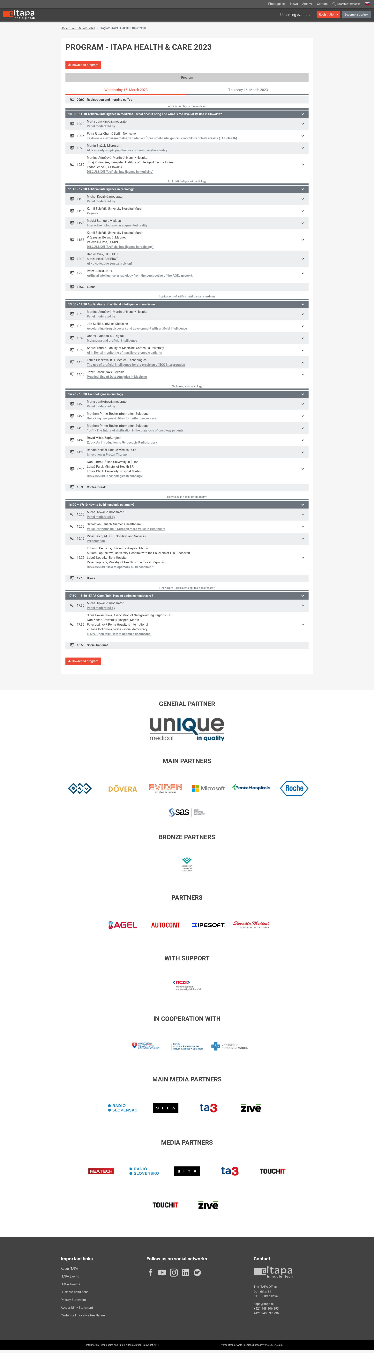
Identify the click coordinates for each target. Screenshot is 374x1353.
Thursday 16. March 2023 (248, 90)
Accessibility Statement (77, 1307)
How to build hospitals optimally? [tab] (187, 496)
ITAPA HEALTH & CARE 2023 (78, 28)
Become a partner (356, 14)
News (294, 4)
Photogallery (277, 4)
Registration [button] (327, 14)
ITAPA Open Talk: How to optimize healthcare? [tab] (187, 587)
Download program (84, 65)
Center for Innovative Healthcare (83, 1315)
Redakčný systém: (263, 1345)
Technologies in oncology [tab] (187, 386)
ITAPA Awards (70, 1284)
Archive (307, 4)
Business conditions (74, 1292)
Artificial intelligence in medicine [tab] (187, 106)
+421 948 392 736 (266, 1313)
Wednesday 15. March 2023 (126, 90)
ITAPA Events (70, 1276)
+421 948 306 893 (266, 1308)
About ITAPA (69, 1269)
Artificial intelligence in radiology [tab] (187, 181)
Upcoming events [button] (293, 15)
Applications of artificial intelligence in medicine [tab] (187, 296)
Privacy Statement (73, 1300)
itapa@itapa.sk (264, 1304)
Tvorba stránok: (228, 1345)
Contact (322, 4)
